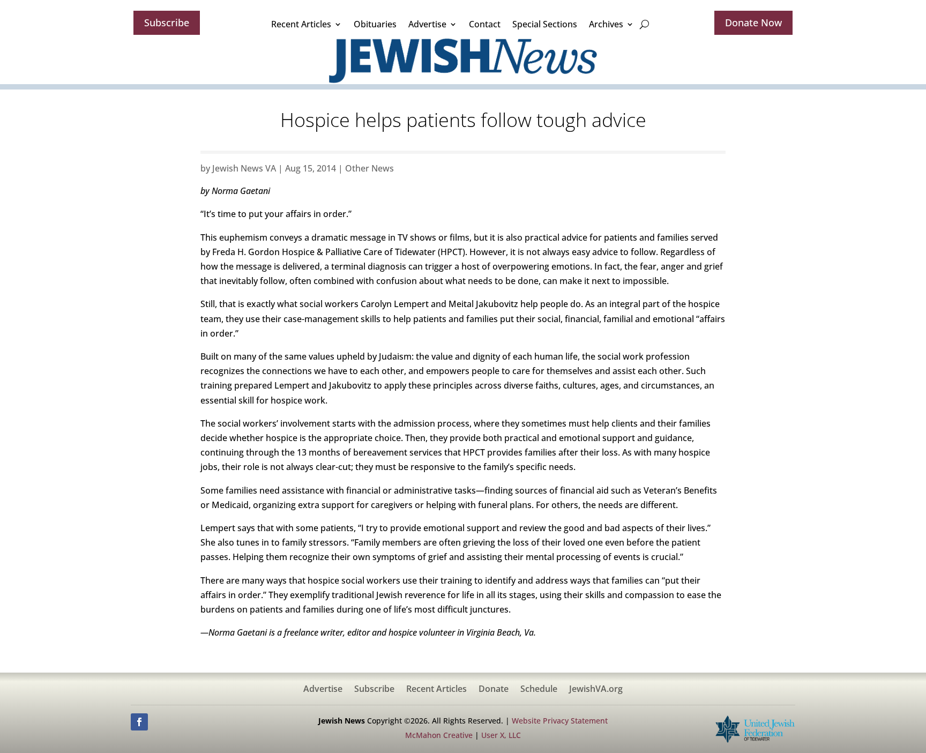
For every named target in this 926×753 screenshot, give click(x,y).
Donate (494, 690)
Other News (369, 168)
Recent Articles (301, 24)
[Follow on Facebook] (139, 721)
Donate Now (753, 22)
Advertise (427, 24)
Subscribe (166, 22)
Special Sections (544, 24)
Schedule (538, 690)
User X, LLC (501, 735)
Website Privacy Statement (560, 720)
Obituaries (375, 24)
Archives (606, 24)
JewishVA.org (596, 690)
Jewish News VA (244, 168)
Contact (485, 24)
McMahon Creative (439, 735)
